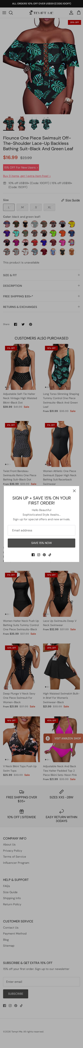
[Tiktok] (49, 554)
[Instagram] (38, 554)
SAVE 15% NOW (41, 543)
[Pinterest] (44, 554)
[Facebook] (33, 554)
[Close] (74, 491)
